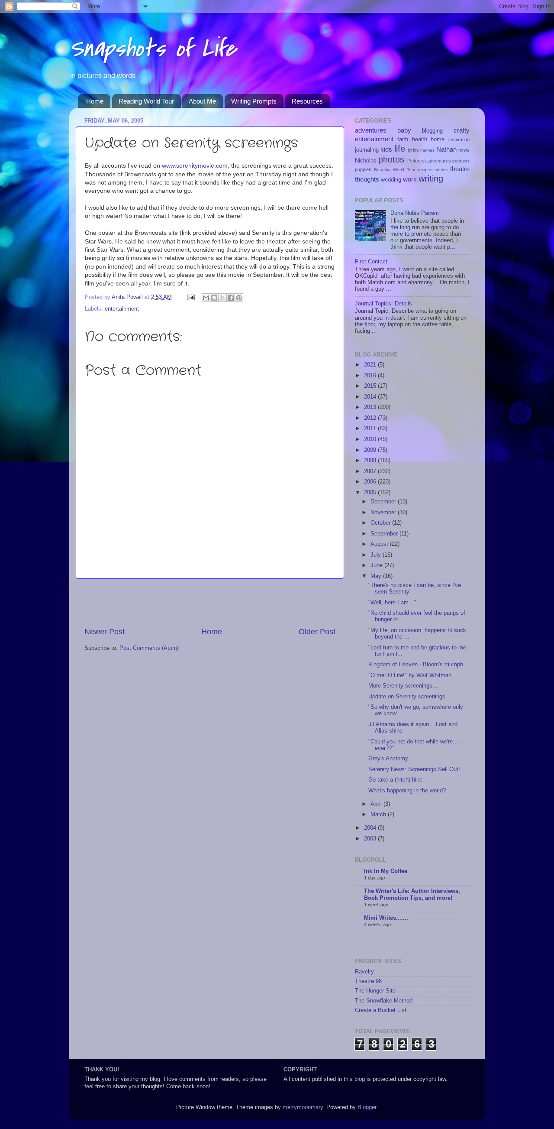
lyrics (413, 149)
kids (386, 149)
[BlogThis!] (214, 297)
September (384, 534)
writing (431, 178)
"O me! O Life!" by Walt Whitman (409, 675)
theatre (460, 168)
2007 (371, 471)
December (384, 502)
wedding (391, 180)
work (410, 179)
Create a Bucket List (380, 1010)
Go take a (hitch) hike (395, 780)
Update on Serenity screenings (406, 697)
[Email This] (206, 297)
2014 (371, 397)
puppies (363, 169)
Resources (307, 101)
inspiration (459, 139)
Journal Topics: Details (383, 304)
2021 (371, 365)
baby (404, 130)
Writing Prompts (254, 101)
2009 (371, 450)
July (376, 555)
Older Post (317, 631)
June (377, 565)
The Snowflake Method (383, 1001)
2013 (371, 407)
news (464, 149)
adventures (371, 130)
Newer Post (104, 631)
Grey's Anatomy (388, 759)
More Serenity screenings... (403, 686)
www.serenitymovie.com (195, 165)
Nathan (446, 149)
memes (427, 150)
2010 (371, 439)
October (381, 523)
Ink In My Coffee (385, 871)
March (379, 814)
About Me (202, 101)
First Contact (371, 262)
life (399, 148)
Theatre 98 (368, 981)
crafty (462, 130)
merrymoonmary (303, 1107)
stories (441, 169)
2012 (371, 418)
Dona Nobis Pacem (414, 213)
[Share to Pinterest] (239, 297)
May (376, 576)
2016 (371, 376)
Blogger (367, 1107)
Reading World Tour (146, 101)
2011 (371, 428)
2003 (371, 839)
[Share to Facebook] (230, 297)
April (376, 804)
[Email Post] (190, 297)
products (461, 161)
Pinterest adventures (429, 160)
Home (94, 101)
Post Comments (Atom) (149, 648)
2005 (371, 493)
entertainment (122, 309)
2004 (371, 828)
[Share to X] (222, 297)
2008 (371, 460)
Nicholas (366, 161)
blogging (432, 131)
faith (402, 139)
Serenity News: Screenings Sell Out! (414, 769)
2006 (371, 482)
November (384, 512)
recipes (425, 169)
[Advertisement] (210, 603)
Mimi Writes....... (386, 918)
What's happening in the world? (407, 791)
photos (391, 159)
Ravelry (364, 972)
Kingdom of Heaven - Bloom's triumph (415, 665)
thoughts (367, 179)
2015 (371, 386)
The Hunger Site (375, 991)
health (419, 139)
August (380, 544)
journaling (367, 150)
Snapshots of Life (152, 48)
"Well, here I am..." (392, 603)
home (437, 139)
